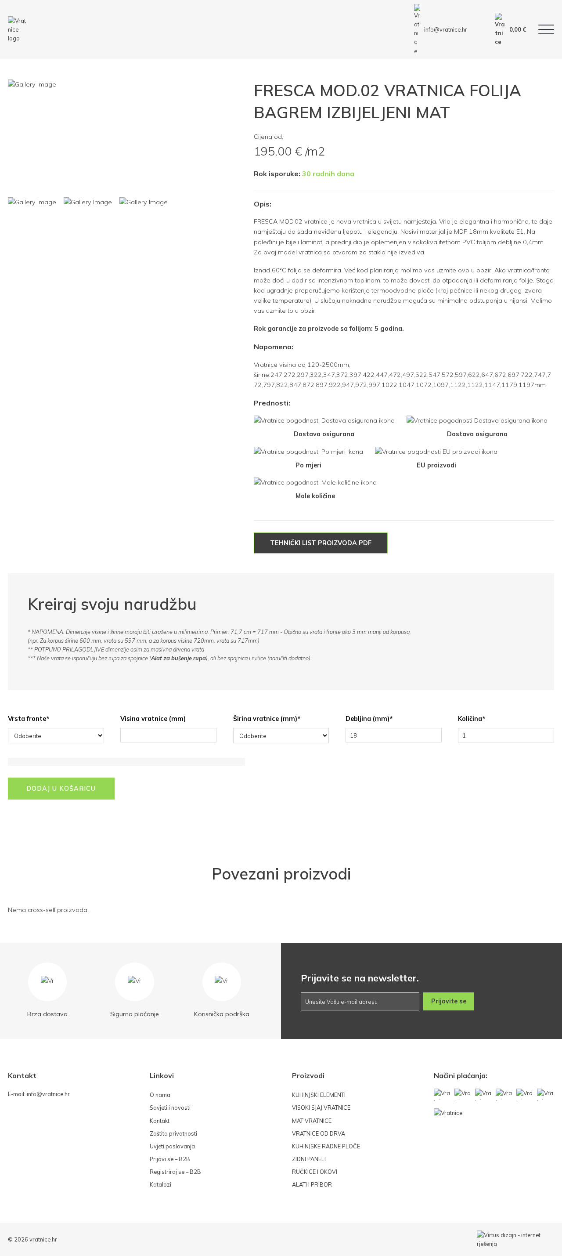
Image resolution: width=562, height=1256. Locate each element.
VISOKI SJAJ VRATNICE (321, 1107)
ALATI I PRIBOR (312, 1184)
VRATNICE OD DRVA (318, 1133)
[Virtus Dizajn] (515, 1239)
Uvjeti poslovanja (172, 1146)
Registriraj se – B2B (175, 1171)
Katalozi (160, 1184)
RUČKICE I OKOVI (314, 1171)
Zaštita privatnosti (173, 1133)
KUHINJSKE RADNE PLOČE (326, 1146)
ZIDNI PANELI (309, 1158)
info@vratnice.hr (445, 29)
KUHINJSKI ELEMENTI (319, 1094)
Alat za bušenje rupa (178, 658)
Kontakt (159, 1120)
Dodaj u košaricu (61, 789)
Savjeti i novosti (170, 1107)
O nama (160, 1094)
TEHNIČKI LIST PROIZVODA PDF (320, 543)
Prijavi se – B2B (170, 1158)
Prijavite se (448, 1001)
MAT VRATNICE (311, 1120)
